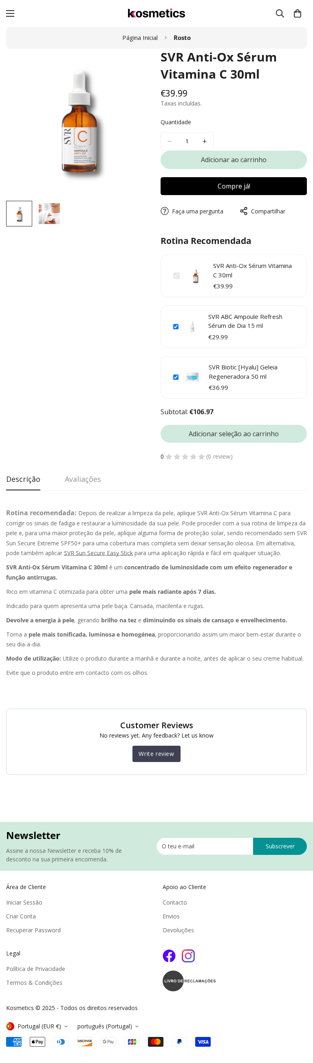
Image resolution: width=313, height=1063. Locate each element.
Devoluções (178, 930)
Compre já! (234, 186)
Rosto (182, 37)
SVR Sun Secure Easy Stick (98, 553)
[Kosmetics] (156, 13)
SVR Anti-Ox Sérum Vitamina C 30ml (252, 270)
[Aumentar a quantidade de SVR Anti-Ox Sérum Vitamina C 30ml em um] (204, 141)
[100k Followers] (188, 955)
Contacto (175, 902)
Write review (156, 754)
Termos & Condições (34, 982)
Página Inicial (140, 37)
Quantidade (176, 122)
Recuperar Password (33, 930)
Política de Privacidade (35, 969)
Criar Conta (21, 916)
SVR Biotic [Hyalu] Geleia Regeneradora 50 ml (243, 371)
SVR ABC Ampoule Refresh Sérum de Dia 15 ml (245, 321)
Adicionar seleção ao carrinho (234, 433)
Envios (171, 916)
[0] (297, 13)
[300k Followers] (169, 955)
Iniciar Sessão (24, 902)
